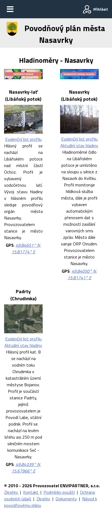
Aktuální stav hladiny (79, 145)
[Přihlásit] (87, 9)
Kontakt (31, 492)
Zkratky (11, 492)
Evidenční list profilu (23, 139)
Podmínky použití (59, 492)
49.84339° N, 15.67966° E (26, 467)
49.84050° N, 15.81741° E (82, 274)
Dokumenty (66, 498)
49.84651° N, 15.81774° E (26, 248)
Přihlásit (100, 9)
